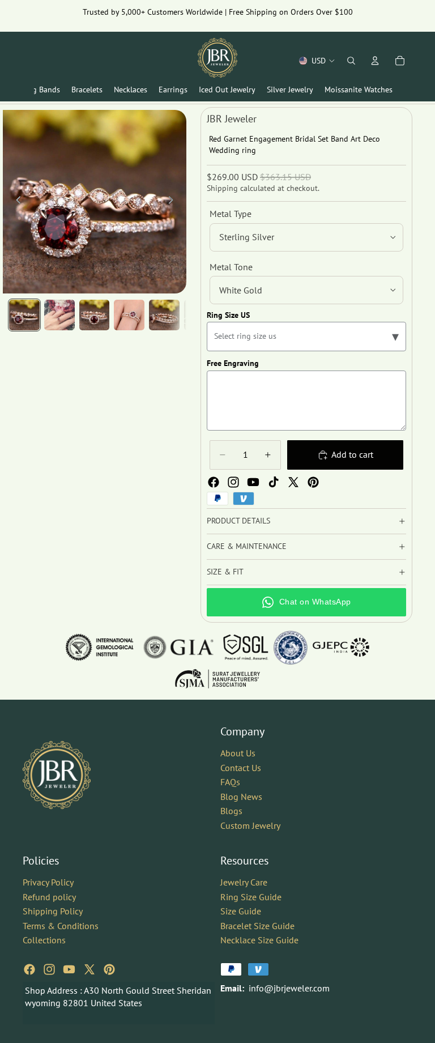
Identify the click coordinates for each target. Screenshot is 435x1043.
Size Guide (240, 911)
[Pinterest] (313, 482)
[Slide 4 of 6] (129, 315)
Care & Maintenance (247, 546)
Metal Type (230, 213)
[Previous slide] (15, 201)
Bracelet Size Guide (257, 925)
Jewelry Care (243, 882)
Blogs (231, 810)
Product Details (238, 521)
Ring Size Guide (251, 896)
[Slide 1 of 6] (24, 315)
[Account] (374, 60)
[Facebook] (213, 482)
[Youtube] (253, 482)
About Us (237, 753)
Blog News (241, 796)
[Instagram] (233, 482)
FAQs (230, 781)
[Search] (351, 60)
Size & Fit (225, 572)
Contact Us (240, 767)
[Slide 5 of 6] (164, 315)
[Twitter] (293, 482)
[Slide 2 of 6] (59, 315)
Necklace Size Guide (259, 940)
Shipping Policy (53, 911)
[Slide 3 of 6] (94, 315)
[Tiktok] (273, 482)
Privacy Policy (48, 882)
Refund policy (49, 896)
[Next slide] (173, 201)
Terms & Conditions (61, 925)
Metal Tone (231, 267)
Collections (44, 940)
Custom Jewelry (250, 825)
